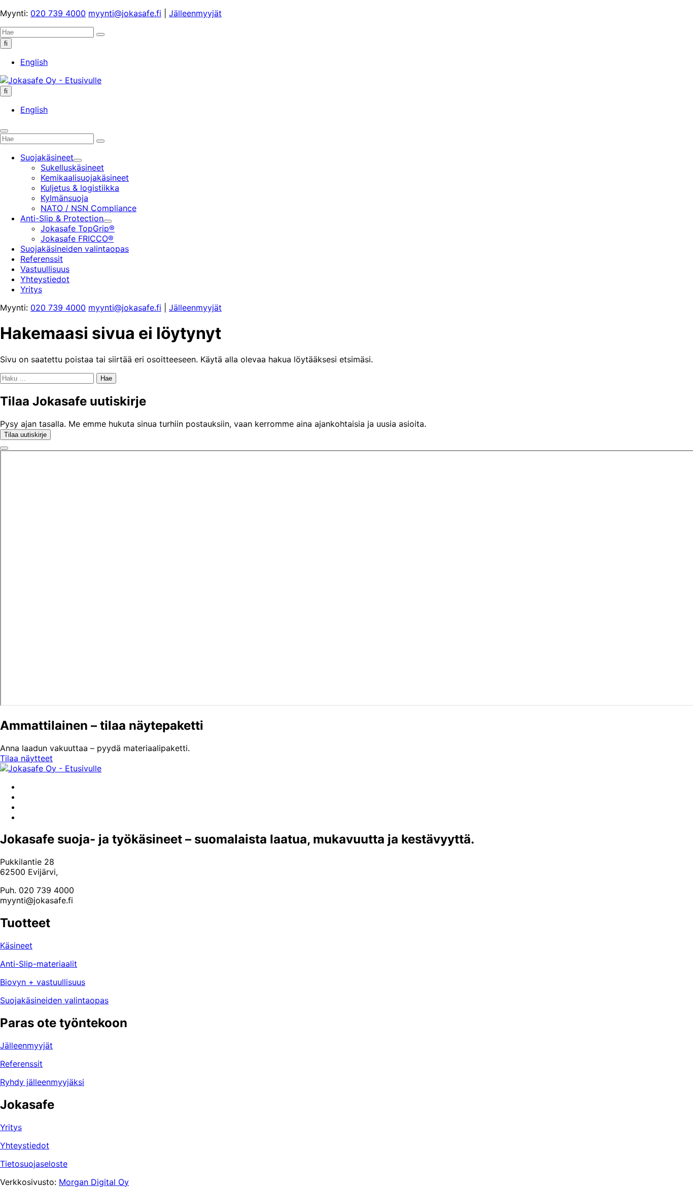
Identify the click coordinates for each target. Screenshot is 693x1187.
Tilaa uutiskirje (25, 434)
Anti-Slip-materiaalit (38, 964)
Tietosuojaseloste (33, 1164)
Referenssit (21, 1064)
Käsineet (16, 945)
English (34, 62)
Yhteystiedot (24, 1145)
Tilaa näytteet (26, 758)
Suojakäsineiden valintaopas (54, 1000)
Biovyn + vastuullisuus (42, 982)
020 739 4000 (58, 13)
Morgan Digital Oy (94, 1182)
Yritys (11, 1127)
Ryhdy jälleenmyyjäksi (42, 1082)
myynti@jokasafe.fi (124, 13)
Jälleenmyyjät (195, 13)
